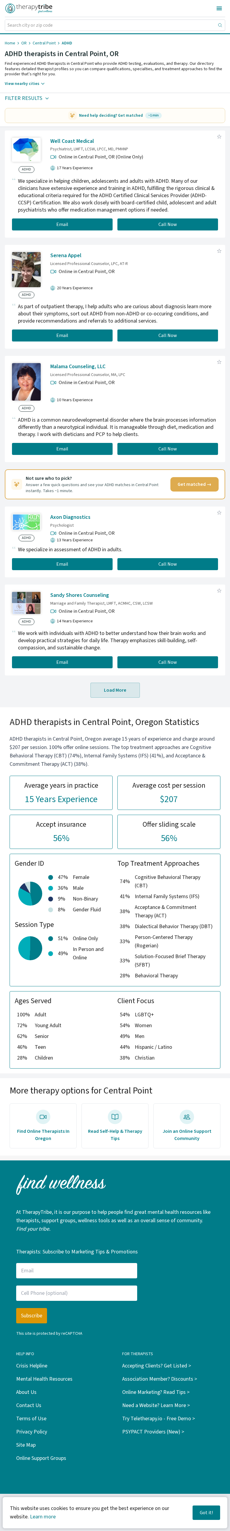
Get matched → (194, 484)
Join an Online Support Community (187, 1135)
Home (10, 43)
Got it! (206, 1512)
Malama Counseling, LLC (77, 366)
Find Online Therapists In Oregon (43, 1135)
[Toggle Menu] (219, 8)
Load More (115, 690)
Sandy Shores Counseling (79, 595)
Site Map (26, 1445)
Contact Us (28, 1405)
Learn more (43, 1516)
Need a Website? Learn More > (156, 1405)
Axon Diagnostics (70, 517)
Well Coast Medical (72, 141)
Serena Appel (65, 255)
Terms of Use (31, 1418)
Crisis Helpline (31, 1366)
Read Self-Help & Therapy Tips (115, 1135)
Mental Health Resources (44, 1379)
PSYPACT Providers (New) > (153, 1432)
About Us (26, 1392)
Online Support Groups (41, 1458)
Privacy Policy (31, 1432)
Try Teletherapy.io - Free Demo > (158, 1418)
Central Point (44, 43)
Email (62, 224)
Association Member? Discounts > (159, 1379)
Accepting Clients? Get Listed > (156, 1366)
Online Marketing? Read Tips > (156, 1392)
